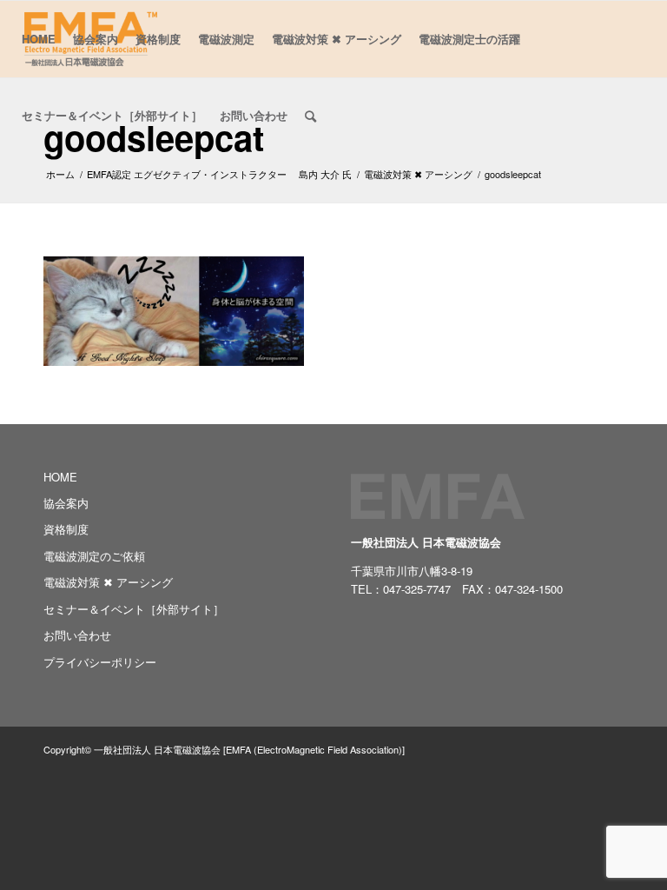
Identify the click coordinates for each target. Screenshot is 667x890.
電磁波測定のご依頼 (94, 556)
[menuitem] (38, 39)
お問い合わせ (77, 635)
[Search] (310, 115)
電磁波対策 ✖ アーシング (108, 582)
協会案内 (66, 503)
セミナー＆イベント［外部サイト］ (133, 609)
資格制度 (66, 529)
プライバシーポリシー (99, 662)
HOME (60, 476)
